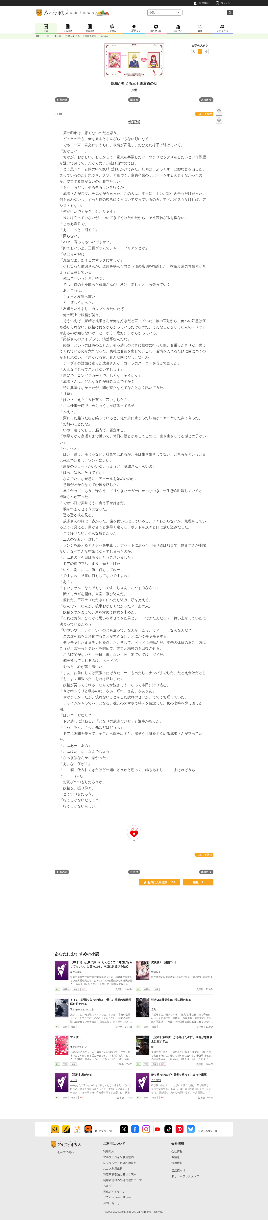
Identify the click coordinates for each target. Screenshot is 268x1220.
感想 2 (198, 882)
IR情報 (175, 1157)
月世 (134, 90)
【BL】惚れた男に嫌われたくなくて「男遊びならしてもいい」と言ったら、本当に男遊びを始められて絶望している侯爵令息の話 (101, 966)
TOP (38, 36)
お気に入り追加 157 (161, 882)
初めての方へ (66, 1152)
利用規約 (108, 1151)
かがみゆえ (76, 972)
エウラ (73, 1080)
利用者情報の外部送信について (122, 1180)
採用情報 (177, 1162)
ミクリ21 (156, 1080)
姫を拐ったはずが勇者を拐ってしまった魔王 (179, 1074)
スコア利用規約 (113, 1168)
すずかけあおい (78, 1046)
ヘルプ (107, 1185)
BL (57, 989)
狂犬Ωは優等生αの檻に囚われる (171, 999)
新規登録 (204, 3)
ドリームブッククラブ (185, 1176)
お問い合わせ (111, 1203)
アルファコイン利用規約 (118, 1157)
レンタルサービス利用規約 (119, 1162)
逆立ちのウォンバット (82, 1009)
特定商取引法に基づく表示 (119, 1174)
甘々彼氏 (75, 1037)
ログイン (225, 3)
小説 (47, 36)
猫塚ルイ (156, 972)
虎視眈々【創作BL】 (164, 962)
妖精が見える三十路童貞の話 (80, 36)
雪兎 (153, 1009)
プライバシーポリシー (117, 1197)
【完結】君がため (81, 1074)
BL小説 (57, 36)
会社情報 (177, 1151)
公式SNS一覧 (209, 1131)
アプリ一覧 (105, 1131)
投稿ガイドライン (114, 1191)
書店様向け (178, 1170)
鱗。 (153, 1046)
